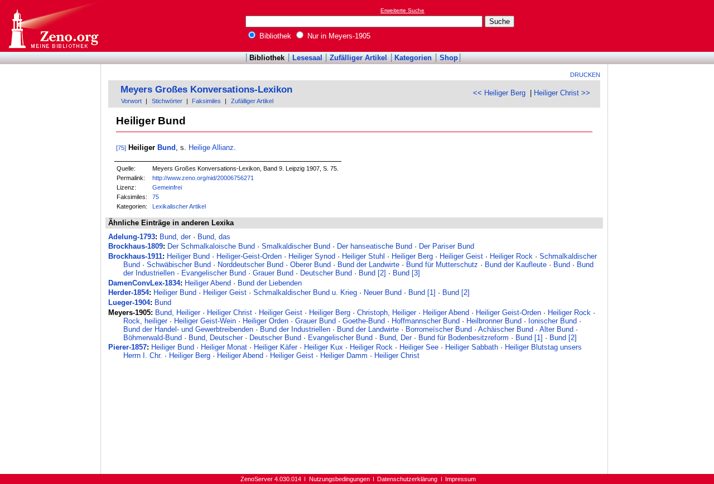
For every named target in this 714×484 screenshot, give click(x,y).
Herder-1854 (128, 292)
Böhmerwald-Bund (152, 337)
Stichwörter (167, 101)
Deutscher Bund (326, 273)
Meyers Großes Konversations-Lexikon (206, 89)
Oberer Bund (310, 264)
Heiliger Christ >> (562, 93)
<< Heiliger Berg (499, 93)
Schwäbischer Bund (179, 264)
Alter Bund (556, 329)
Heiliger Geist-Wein (205, 321)
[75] (121, 147)
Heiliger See (418, 347)
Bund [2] (372, 273)
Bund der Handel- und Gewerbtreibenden (188, 329)
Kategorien (413, 58)
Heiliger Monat (224, 347)
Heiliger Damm (344, 355)
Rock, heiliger (145, 321)
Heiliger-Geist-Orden (249, 256)
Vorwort (131, 101)
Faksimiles (206, 101)
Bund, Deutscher (216, 337)
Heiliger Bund (188, 256)
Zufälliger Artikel (358, 58)
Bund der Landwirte (368, 264)
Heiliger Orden (265, 321)
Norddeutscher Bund (250, 264)
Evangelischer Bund (213, 273)
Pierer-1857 (127, 347)
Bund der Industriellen (295, 329)
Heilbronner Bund (494, 321)
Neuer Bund (383, 292)
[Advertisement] (662, 26)
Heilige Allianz (211, 147)
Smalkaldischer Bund (296, 246)
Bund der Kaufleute (516, 264)
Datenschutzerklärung (407, 479)
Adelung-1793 (131, 237)
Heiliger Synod (311, 256)
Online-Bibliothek (53, 26)
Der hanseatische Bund (374, 246)
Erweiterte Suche (402, 10)
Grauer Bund (273, 273)
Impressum (460, 479)
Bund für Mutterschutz (442, 264)
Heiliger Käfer (275, 347)
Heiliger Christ (229, 312)
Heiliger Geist (461, 256)
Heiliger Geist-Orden (508, 312)
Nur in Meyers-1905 (337, 36)
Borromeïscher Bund (439, 329)
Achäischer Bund (505, 329)
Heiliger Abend (208, 283)
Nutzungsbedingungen (339, 479)
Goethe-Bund (363, 321)
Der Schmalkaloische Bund (211, 246)
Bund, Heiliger (177, 312)
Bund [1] (422, 292)
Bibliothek (274, 36)
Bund (166, 147)
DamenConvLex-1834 (144, 283)
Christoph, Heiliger (386, 312)
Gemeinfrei (167, 187)
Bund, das (213, 237)
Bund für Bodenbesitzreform (463, 337)
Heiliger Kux (323, 347)
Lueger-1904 (129, 302)
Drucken (585, 74)
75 (155, 196)
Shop (449, 58)
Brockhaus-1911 (135, 256)
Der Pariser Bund (446, 246)
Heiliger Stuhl (363, 256)
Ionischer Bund (552, 321)
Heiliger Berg (412, 256)
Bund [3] (406, 273)
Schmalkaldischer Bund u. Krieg (305, 292)
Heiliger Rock (511, 256)
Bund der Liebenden (270, 283)
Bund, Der (395, 337)
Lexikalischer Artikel (179, 206)
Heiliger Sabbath (471, 347)
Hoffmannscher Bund (426, 321)
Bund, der (175, 237)
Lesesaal (307, 58)
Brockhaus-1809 (135, 246)
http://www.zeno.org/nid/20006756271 (203, 178)
